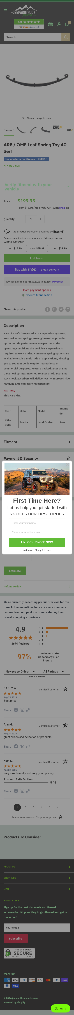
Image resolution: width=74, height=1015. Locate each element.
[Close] (67, 464)
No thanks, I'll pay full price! (37, 550)
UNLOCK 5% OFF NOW (37, 542)
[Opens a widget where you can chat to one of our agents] (60, 1008)
